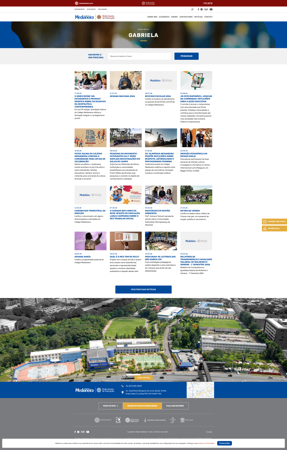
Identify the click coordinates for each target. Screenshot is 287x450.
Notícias (198, 17)
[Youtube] (211, 9)
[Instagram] (202, 9)
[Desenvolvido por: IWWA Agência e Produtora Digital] (209, 432)
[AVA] (206, 9)
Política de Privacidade (206, 443)
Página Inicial (143, 29)
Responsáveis (80, 9)
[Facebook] (198, 9)
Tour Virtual (143, 378)
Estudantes (91, 9)
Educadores (102, 9)
